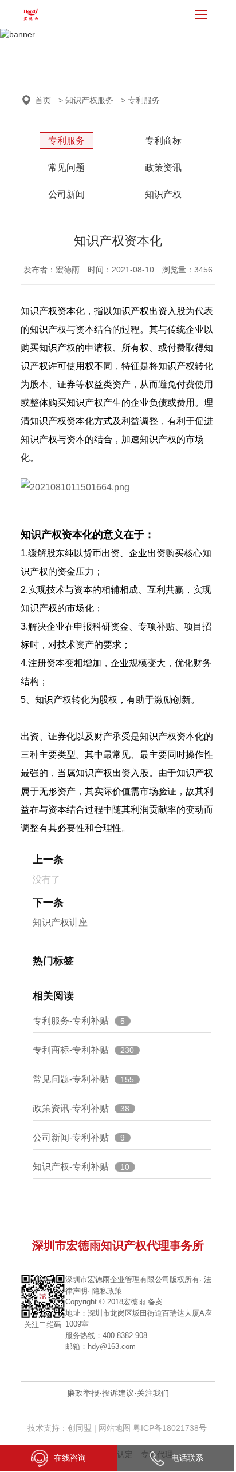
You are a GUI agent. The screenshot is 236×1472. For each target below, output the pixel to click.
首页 (43, 100)
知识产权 (163, 194)
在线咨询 (70, 1457)
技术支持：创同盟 (60, 1428)
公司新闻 (66, 194)
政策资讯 (163, 167)
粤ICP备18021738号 (170, 1428)
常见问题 (66, 167)
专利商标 (163, 140)
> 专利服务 (140, 100)
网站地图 (115, 1428)
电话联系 (187, 1457)
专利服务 (66, 140)
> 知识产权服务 (85, 100)
